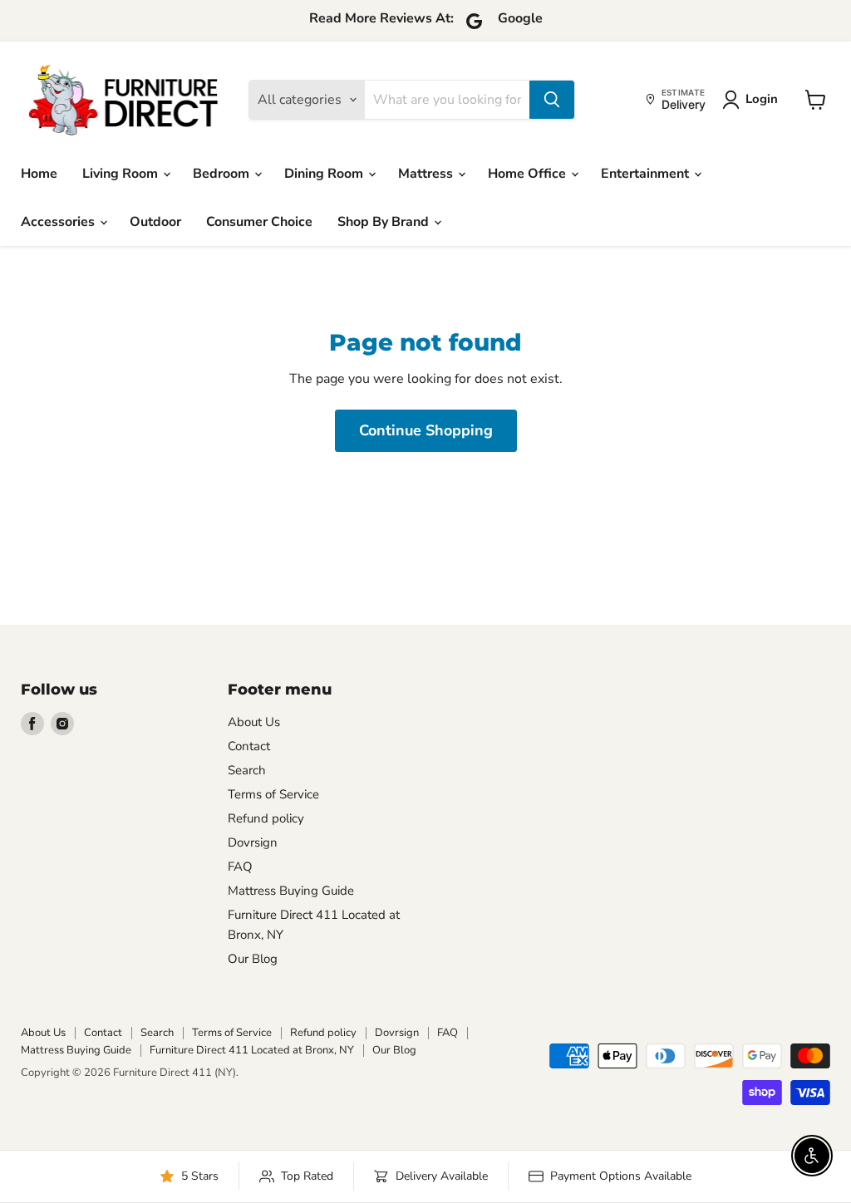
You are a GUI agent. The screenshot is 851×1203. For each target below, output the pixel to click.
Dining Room (325, 173)
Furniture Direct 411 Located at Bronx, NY (252, 1050)
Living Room (121, 173)
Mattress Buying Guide (291, 890)
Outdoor (155, 222)
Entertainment (646, 173)
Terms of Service (273, 794)
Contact (249, 746)
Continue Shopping (426, 430)
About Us (254, 722)
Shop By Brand (384, 222)
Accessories (59, 222)
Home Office (528, 173)
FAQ (240, 866)
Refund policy (266, 818)
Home (39, 173)
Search (247, 770)
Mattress (427, 173)
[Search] (551, 100)
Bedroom (223, 173)
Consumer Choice (259, 222)
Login (761, 99)
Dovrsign (253, 842)
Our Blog (253, 958)
